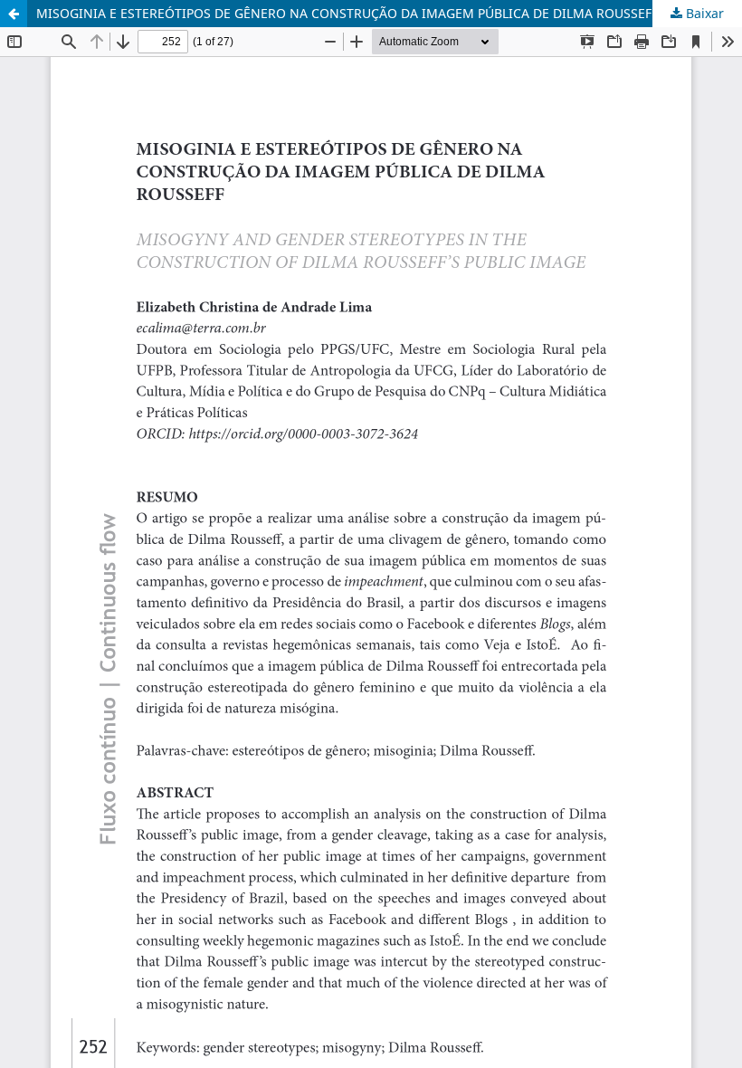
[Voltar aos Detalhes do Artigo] (13, 13)
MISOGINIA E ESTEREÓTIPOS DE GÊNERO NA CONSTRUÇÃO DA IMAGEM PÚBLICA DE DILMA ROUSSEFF (347, 13)
